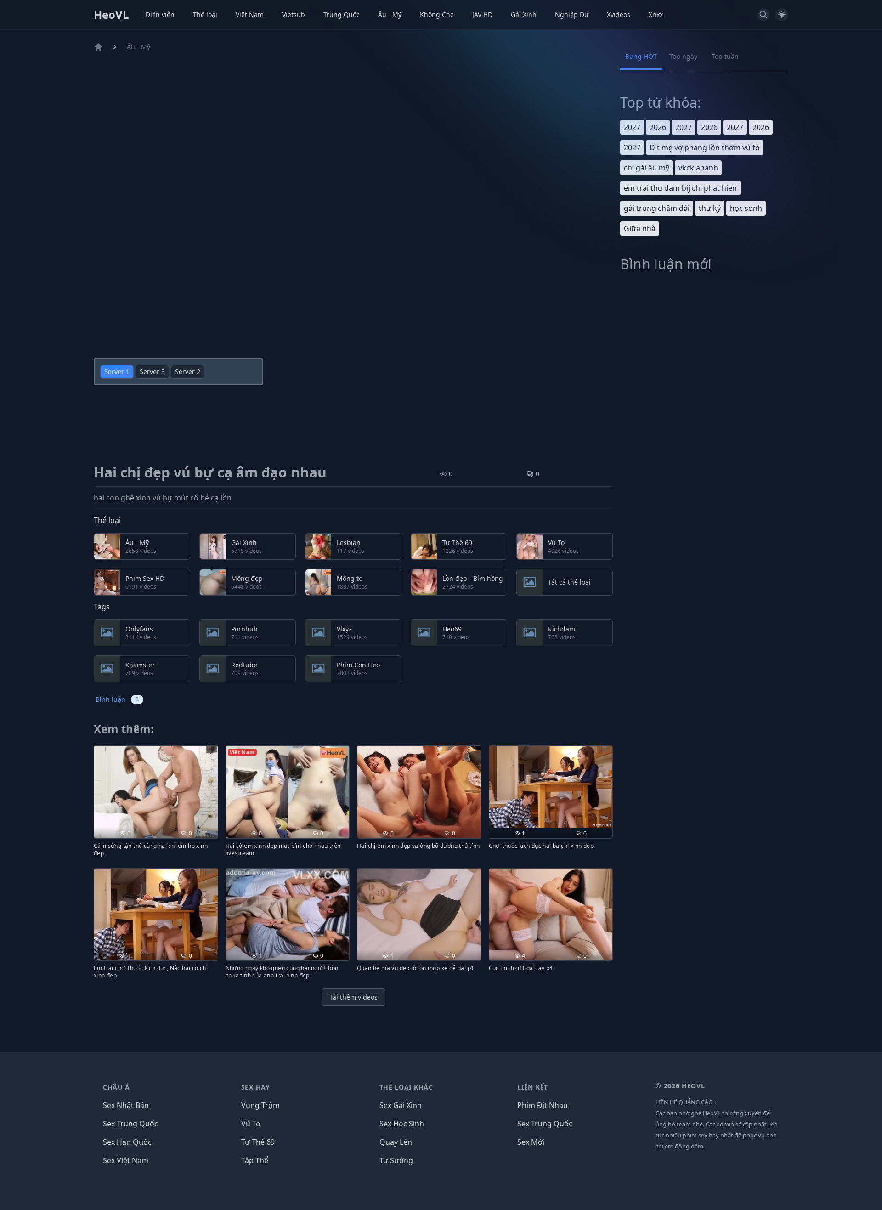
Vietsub (293, 14)
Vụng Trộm (260, 1105)
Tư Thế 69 (258, 1142)
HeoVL (111, 14)
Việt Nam (250, 14)
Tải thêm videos (353, 997)
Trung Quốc (341, 14)
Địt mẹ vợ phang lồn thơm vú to (705, 147)
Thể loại (205, 14)
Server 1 (117, 371)
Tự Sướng (396, 1160)
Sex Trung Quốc (130, 1124)
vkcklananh (698, 168)
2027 (632, 127)
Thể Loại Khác (406, 1087)
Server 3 (152, 371)
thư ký (710, 208)
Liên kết (532, 1087)
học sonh (746, 208)
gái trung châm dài (657, 208)
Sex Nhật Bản (126, 1105)
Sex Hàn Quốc (127, 1142)
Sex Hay (255, 1087)
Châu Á (116, 1087)
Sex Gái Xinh (400, 1105)
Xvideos (618, 14)
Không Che (437, 14)
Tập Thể (254, 1160)
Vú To (250, 1124)
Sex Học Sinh (401, 1124)
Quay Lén (395, 1142)
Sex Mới (530, 1142)
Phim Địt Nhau (542, 1105)
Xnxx (656, 14)
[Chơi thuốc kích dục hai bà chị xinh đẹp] (551, 787)
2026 (658, 127)
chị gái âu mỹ (646, 168)
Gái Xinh (524, 14)
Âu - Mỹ (389, 14)
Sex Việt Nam (125, 1160)
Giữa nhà (640, 228)
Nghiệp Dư (571, 14)
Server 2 (187, 371)
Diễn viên (160, 14)
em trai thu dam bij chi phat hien (680, 188)
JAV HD (482, 14)
